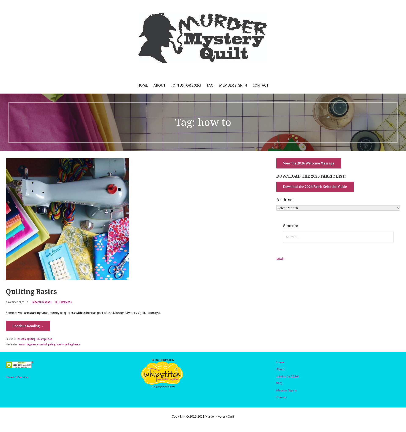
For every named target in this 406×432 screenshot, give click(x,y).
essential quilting (46, 344)
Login (280, 258)
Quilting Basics (31, 292)
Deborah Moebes (42, 302)
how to (60, 344)
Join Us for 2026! (186, 85)
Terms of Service (17, 377)
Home (143, 85)
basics (22, 344)
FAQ (210, 85)
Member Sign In (233, 85)
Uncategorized (44, 339)
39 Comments (63, 302)
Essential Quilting (26, 339)
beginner (31, 344)
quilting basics (72, 344)
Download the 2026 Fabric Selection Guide (315, 187)
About (160, 85)
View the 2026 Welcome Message (308, 163)
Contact (260, 85)
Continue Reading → (28, 326)
